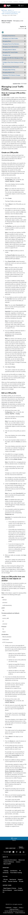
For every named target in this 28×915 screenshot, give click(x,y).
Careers (18, 862)
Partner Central (12, 881)
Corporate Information (10, 860)
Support (15, 2)
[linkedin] (12, 852)
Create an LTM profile (10, 152)
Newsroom (22, 860)
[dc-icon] (22, 852)
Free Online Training (16, 872)
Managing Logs (6, 55)
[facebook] (16, 852)
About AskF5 (7, 864)
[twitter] (9, 852)
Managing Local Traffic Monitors (11, 46)
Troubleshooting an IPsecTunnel (11, 66)
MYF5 (3, 3)
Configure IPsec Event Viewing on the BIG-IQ (13, 63)
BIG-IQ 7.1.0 (11, 10)
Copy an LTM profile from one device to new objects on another (13, 579)
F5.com (3, 2)
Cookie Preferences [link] (8, 912)
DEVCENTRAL (9, 2)
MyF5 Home (4, 10)
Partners (21, 2)
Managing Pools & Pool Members (11, 44)
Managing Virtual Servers (9, 35)
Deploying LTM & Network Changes (11, 75)
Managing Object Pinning (9, 69)
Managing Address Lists (8, 72)
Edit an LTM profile (9, 393)
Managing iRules (7, 41)
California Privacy (14, 909)
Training (6, 870)
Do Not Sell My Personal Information (14, 911)
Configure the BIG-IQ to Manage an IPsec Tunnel (13, 58)
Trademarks (8, 907)
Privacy (21, 907)
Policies (15, 907)
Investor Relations (9, 862)
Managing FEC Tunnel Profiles (10, 52)
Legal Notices (6, 78)
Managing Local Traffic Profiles (10, 38)
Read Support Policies (10, 888)
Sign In (22, 5)
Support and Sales (22, 847)
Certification (14, 870)
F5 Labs (21, 881)
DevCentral (13, 879)
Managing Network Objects (9, 49)
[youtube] (19, 852)
